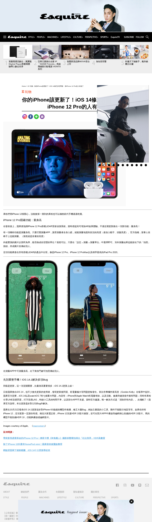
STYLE (6, 497)
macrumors (39, 426)
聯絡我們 (25, 492)
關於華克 (95, 492)
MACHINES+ (53, 37)
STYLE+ (31, 37)
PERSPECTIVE (99, 497)
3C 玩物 (30, 86)
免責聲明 (60, 492)
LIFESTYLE (61, 497)
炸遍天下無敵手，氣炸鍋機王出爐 (136, 62)
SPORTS (114, 497)
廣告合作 (42, 492)
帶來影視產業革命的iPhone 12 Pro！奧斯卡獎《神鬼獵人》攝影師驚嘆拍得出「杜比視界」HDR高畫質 (54, 438)
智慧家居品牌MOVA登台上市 (78, 62)
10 (141, 165)
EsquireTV (115, 37)
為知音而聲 (101, 61)
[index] (17, 37)
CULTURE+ (78, 37)
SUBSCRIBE (129, 37)
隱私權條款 (78, 492)
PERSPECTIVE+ (91, 37)
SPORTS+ (104, 37)
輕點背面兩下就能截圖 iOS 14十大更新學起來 (26, 450)
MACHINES (44, 497)
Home (24, 86)
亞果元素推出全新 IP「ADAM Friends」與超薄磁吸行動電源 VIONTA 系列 (49, 65)
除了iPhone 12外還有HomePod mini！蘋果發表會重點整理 (32, 444)
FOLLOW (140, 37)
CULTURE (79, 497)
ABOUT (6, 492)
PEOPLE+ (41, 37)
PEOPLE (24, 497)
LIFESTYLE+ (66, 37)
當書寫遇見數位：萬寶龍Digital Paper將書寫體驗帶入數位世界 (20, 64)
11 (146, 165)
